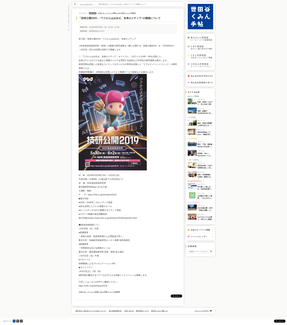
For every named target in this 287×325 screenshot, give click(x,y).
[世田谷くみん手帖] (200, 29)
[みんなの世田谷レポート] (200, 82)
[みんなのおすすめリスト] (200, 76)
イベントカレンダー (86, 4)
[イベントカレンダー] (200, 236)
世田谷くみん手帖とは (159, 311)
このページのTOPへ (201, 311)
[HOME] (75, 4)
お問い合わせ (129, 311)
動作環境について (142, 311)
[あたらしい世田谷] (200, 38)
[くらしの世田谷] (200, 56)
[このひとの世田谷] (200, 65)
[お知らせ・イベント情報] (200, 230)
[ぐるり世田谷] (200, 47)
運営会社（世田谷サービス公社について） (91, 311)
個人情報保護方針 (115, 311)
